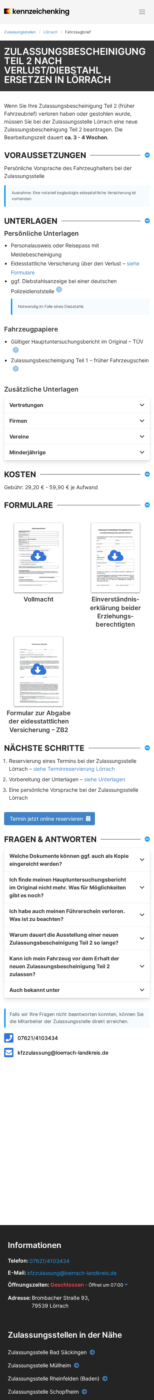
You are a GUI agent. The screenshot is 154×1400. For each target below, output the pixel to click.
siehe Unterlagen (104, 779)
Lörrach (50, 32)
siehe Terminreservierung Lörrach (74, 769)
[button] (142, 12)
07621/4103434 (38, 1038)
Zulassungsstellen (20, 32)
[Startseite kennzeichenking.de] (36, 12)
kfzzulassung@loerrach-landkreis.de (63, 1052)
